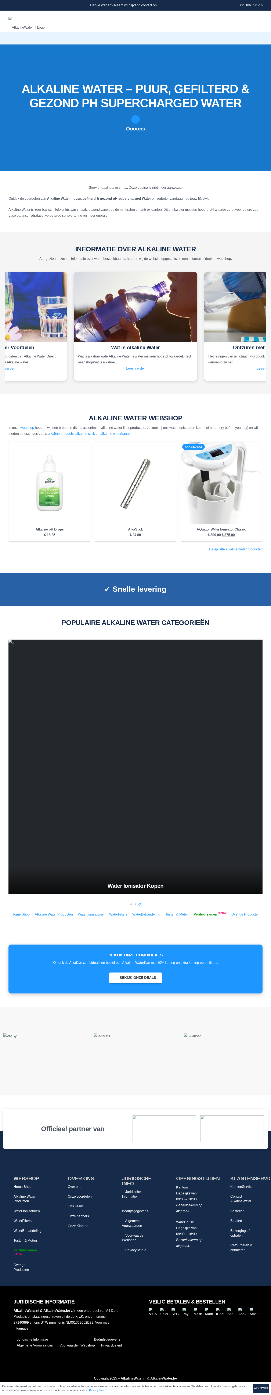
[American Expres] (253, 1312)
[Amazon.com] (232, 1128)
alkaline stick (85, 433)
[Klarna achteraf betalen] (209, 1312)
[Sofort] (164, 1312)
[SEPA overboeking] (175, 1312)
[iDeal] (220, 1312)
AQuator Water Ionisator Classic (221, 529)
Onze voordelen (80, 1196)
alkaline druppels (61, 433)
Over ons (74, 1187)
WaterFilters (118, 914)
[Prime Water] (226, 1050)
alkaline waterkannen (116, 433)
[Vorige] (8, 767)
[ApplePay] (242, 1312)
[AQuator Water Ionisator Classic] (221, 483)
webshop (27, 427)
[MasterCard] (198, 1312)
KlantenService (241, 1187)
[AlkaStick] (135, 483)
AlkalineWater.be (56, 1310)
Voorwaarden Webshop (77, 1345)
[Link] (10, 5)
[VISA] (153, 1312)
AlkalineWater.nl (26, 1310)
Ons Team (75, 1206)
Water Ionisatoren (91, 914)
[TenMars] (45, 1050)
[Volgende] (263, 767)
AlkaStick (135, 529)
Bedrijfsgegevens (106, 1339)
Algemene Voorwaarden (34, 1345)
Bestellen (237, 1211)
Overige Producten (245, 914)
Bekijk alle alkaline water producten (236, 549)
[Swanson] (135, 1050)
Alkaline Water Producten (54, 914)
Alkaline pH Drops (50, 529)
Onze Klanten (78, 1226)
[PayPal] (186, 1312)
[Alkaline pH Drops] (49, 483)
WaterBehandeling (146, 914)
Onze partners (78, 1216)
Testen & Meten (177, 914)
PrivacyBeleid (135, 1250)
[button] (236, 38)
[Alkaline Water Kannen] (135, 767)
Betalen (236, 1221)
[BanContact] (231, 1312)
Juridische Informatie (32, 1339)
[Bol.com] (164, 1128)
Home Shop (21, 914)
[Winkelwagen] (256, 38)
